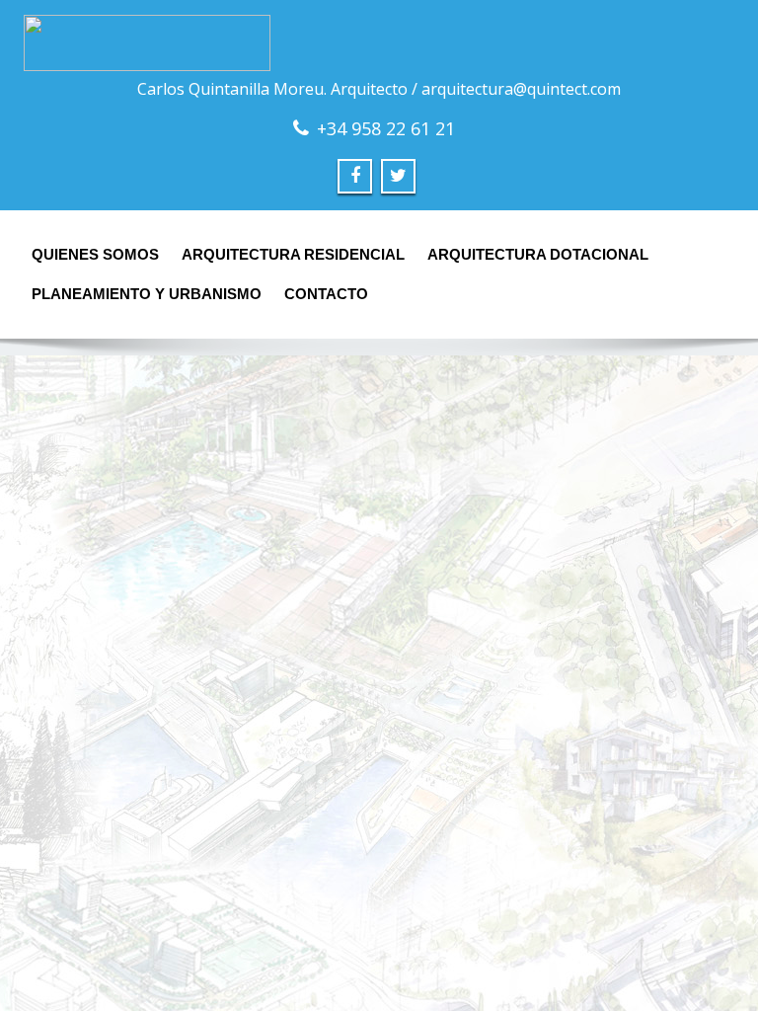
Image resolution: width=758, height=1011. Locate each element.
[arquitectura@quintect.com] (379, 43)
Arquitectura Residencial (293, 254)
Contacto (326, 293)
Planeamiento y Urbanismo (147, 293)
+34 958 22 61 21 (386, 128)
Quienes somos (95, 254)
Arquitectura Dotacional (537, 254)
